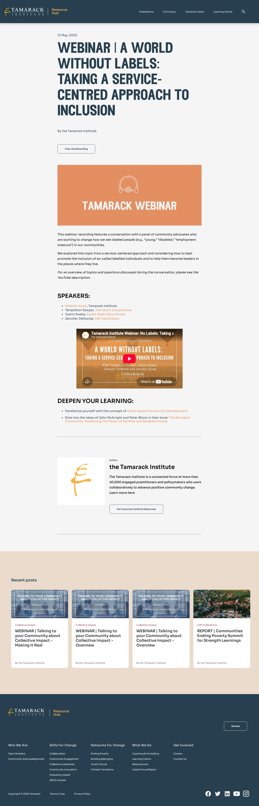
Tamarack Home (194, 11)
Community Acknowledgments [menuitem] (26, 758)
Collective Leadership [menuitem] (61, 764)
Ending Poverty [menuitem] (99, 753)
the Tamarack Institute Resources (136, 509)
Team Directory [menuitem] (17, 753)
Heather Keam (76, 306)
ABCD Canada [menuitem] (57, 780)
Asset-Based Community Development (157, 411)
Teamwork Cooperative (113, 310)
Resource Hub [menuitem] (140, 764)
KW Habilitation (107, 319)
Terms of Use (57, 793)
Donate (235, 726)
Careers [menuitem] (177, 753)
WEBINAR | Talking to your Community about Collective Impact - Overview (98, 638)
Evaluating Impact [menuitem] (59, 774)
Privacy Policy (82, 793)
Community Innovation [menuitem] (63, 769)
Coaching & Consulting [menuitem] (145, 753)
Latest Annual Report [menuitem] (144, 769)
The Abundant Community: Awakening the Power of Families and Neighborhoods (127, 419)
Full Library (169, 11)
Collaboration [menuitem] (57, 753)
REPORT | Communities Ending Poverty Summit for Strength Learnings (220, 636)
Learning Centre (222, 11)
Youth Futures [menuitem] (99, 764)
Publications (146, 11)
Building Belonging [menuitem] (102, 758)
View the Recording (76, 148)
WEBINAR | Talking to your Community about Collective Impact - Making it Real (37, 638)
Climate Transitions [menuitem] (102, 769)
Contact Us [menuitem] (179, 758)
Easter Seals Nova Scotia (106, 314)
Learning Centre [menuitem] (141, 758)
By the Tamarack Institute (29, 663)
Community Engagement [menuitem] (64, 758)
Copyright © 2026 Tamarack (24, 793)
